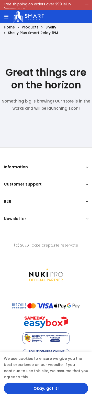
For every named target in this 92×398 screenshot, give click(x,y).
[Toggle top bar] (87, 5)
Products (30, 27)
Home (9, 27)
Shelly (50, 27)
